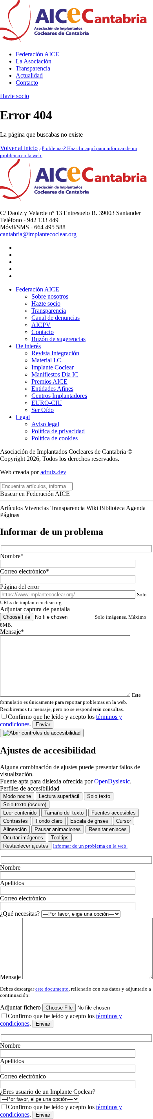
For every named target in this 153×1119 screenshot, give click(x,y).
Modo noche (17, 796)
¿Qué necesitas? (20, 913)
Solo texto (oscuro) (24, 804)
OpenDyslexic (112, 781)
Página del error (73, 594)
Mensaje (11, 977)
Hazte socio (14, 96)
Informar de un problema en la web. (90, 846)
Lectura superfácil (59, 796)
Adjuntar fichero (21, 1007)
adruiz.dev (53, 472)
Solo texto (98, 796)
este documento (52, 989)
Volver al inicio (19, 148)
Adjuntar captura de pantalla (73, 617)
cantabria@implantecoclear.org (38, 234)
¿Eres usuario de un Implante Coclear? (47, 1091)
